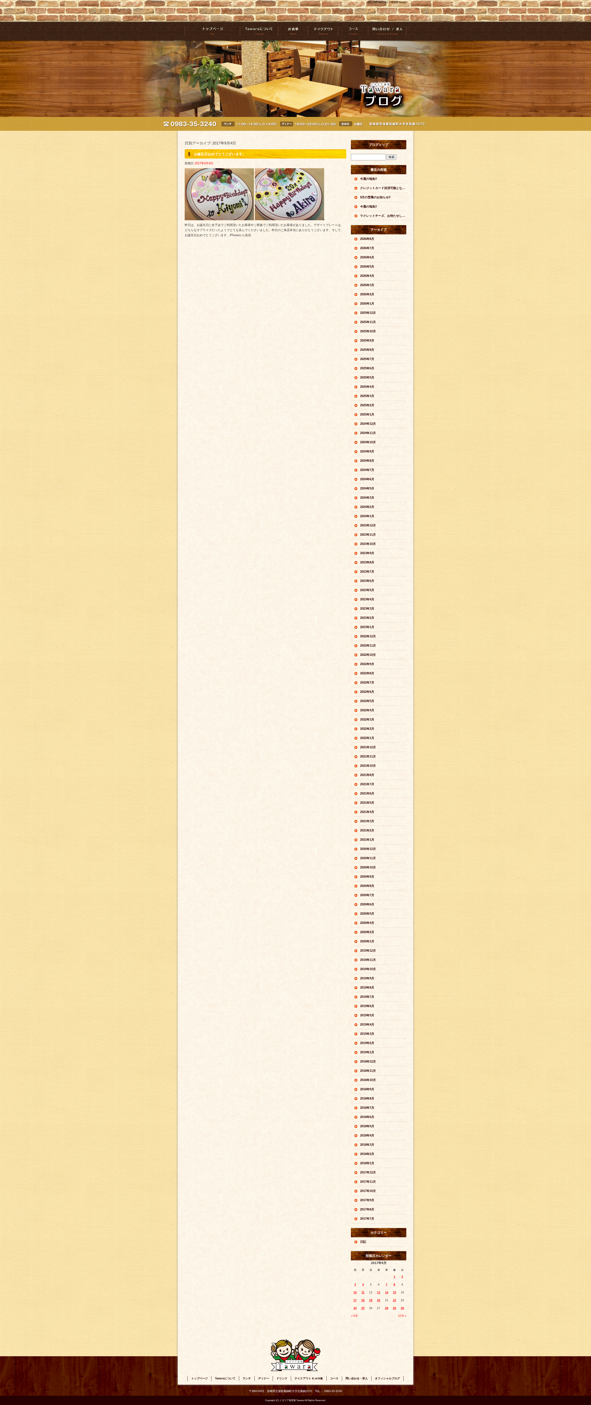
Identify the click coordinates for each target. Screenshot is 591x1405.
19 (370, 1300)
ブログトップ (378, 145)
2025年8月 (367, 349)
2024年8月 (367, 460)
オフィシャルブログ (387, 1378)
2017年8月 (367, 1209)
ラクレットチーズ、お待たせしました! (383, 215)
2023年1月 (367, 627)
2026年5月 (367, 266)
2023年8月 (367, 562)
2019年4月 (367, 1024)
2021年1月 (367, 839)
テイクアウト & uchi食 (323, 31)
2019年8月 (367, 987)
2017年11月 (368, 1181)
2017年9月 (367, 1200)
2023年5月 (367, 590)
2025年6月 (367, 368)
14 (386, 1292)
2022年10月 (368, 655)
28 (386, 1308)
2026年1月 (367, 303)
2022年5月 (367, 701)
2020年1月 (367, 941)
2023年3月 (367, 608)
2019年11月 (368, 960)
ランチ (247, 1378)
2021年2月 (367, 830)
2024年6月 (367, 479)
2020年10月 (368, 867)
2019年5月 (367, 1015)
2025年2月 (367, 405)
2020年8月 (367, 886)
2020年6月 (367, 904)
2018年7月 (367, 1107)
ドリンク (281, 1378)
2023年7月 (367, 571)
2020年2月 (367, 932)
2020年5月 (367, 913)
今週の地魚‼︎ (368, 178)
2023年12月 (368, 525)
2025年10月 (368, 331)
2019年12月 (368, 950)
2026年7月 (367, 248)
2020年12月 (368, 849)
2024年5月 (367, 488)
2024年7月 (367, 470)
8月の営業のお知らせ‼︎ (375, 197)
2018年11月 (368, 1070)
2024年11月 (368, 433)
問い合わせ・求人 (387, 31)
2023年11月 (368, 534)
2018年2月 (367, 1154)
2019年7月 (367, 997)
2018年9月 (367, 1089)
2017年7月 (367, 1218)
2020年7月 (367, 895)
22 (394, 1300)
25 (363, 1308)
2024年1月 (367, 516)
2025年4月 (367, 386)
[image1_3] (219, 217)
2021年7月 (367, 784)
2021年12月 (368, 747)
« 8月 (354, 1315)
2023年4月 (367, 599)
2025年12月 (368, 313)
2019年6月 (367, 1006)
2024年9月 (367, 451)
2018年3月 (367, 1144)
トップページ (212, 31)
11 (363, 1292)
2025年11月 (368, 322)
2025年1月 (367, 414)
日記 (363, 1241)
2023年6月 (367, 581)
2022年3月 (367, 719)
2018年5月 (367, 1126)
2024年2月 (367, 507)
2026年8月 (367, 239)
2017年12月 (368, 1172)
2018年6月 (367, 1117)
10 (355, 1292)
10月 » (402, 1315)
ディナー (263, 1378)
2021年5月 (367, 802)
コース (353, 31)
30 (402, 1308)
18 (363, 1300)
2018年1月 (367, 1163)
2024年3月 (367, 497)
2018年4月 (367, 1135)
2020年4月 (367, 923)
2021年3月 (367, 821)
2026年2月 (367, 294)
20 (378, 1300)
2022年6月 (367, 691)
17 (355, 1300)
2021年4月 (367, 812)
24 (355, 1308)
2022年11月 (368, 645)
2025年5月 (367, 377)
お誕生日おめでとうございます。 (220, 154)
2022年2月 (367, 728)
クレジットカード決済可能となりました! (383, 188)
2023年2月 (367, 618)
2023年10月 (368, 544)
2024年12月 (368, 423)
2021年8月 (367, 775)
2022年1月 (367, 738)
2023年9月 (367, 553)
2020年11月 (368, 858)
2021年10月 (368, 765)
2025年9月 (367, 340)
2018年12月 (368, 1061)
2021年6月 (367, 793)
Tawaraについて (259, 31)
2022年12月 (368, 636)
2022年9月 (367, 664)
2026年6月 (367, 257)
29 (394, 1308)
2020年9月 (367, 876)
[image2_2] (289, 217)
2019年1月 (367, 1052)
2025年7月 (367, 359)
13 (378, 1292)
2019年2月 (367, 1043)
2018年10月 (368, 1080)
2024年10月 (368, 442)
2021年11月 (368, 756)
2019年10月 (368, 969)
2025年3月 (367, 396)
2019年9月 (367, 978)
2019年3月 (367, 1033)
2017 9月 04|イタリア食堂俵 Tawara (387, 2)
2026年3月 (367, 285)
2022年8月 (367, 673)
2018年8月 (367, 1098)
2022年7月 (367, 682)
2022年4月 (367, 710)
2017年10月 (368, 1191)
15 (394, 1292)
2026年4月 (367, 276)
